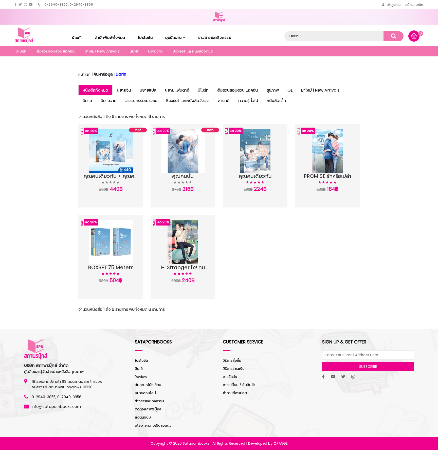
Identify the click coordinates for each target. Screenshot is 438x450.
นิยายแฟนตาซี (177, 90)
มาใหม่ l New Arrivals (102, 51)
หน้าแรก (84, 74)
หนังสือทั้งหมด (95, 90)
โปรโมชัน (145, 37)
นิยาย (134, 51)
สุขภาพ (272, 90)
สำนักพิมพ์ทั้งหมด (110, 37)
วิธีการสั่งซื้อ (232, 360)
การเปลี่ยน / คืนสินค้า (239, 384)
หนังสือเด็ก (276, 100)
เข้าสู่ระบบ (393, 4)
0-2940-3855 (44, 397)
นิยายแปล (148, 90)
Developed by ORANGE (268, 443)
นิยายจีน (124, 90)
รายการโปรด (100, 177)
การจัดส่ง (230, 376)
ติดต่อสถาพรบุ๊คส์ (148, 409)
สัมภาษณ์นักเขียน (148, 384)
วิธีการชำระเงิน (234, 368)
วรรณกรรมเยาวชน (141, 100)
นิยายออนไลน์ (145, 392)
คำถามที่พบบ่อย (235, 392)
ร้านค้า (77, 37)
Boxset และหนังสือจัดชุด (193, 51)
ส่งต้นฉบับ (143, 417)
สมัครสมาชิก (414, 4)
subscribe (368, 366)
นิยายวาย (155, 51)
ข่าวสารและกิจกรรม (214, 37)
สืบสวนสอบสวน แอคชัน (55, 51)
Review (141, 376)
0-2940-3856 (69, 397)
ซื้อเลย (131, 177)
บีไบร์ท (21, 51)
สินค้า (139, 368)
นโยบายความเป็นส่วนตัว (153, 425)
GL (290, 90)
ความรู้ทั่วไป (248, 100)
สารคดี (224, 100)
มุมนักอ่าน (174, 37)
